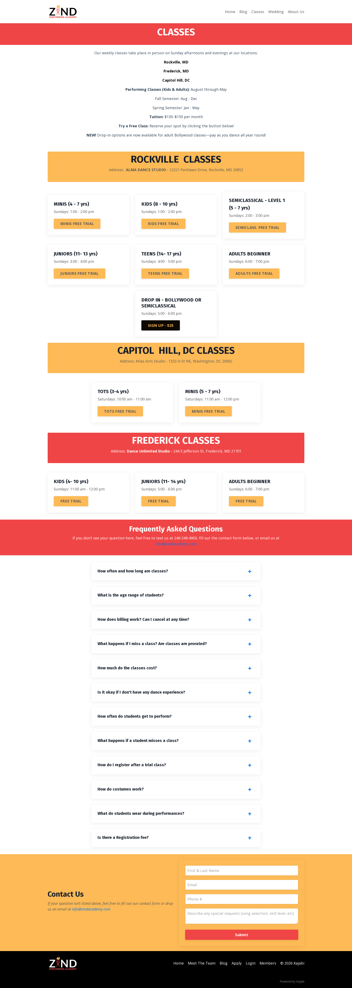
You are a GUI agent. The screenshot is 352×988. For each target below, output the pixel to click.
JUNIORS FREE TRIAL (79, 273)
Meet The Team (202, 963)
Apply (237, 963)
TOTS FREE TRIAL (120, 411)
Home (230, 11)
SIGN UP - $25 (160, 325)
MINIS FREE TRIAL (77, 223)
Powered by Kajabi (292, 981)
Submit (241, 934)
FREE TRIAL (71, 501)
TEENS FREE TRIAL (165, 273)
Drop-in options (111, 135)
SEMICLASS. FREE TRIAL (257, 227)
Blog (243, 11)
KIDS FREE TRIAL (163, 223)
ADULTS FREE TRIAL (254, 273)
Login (250, 963)
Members (268, 963)
